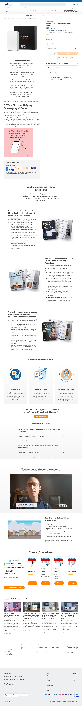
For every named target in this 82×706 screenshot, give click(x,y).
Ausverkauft (67, 53)
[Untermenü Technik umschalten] (28, 8)
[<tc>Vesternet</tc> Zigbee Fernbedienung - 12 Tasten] (32, 562)
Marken (19, 8)
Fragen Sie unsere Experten (41, 416)
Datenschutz (59, 701)
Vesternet (8, 701)
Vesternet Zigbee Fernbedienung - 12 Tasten (32, 571)
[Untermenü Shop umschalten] (15, 8)
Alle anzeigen (41, 553)
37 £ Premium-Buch (14, 218)
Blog (72, 8)
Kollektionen (75, 678)
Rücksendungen (50, 685)
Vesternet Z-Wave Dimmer (45, 570)
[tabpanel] (22, 130)
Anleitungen (49, 687)
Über (62, 8)
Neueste (32, 8)
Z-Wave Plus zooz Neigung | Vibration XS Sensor (28, 18)
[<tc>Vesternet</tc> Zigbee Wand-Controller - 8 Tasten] (72, 562)
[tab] (7, 101)
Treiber (48, 683)
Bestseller (75, 675)
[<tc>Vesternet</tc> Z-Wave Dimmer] (45, 562)
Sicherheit (64, 701)
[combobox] (43, 4)
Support (76, 8)
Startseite (5, 18)
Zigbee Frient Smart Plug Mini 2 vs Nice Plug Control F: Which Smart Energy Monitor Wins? (69, 616)
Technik (25, 8)
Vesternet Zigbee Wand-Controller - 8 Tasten (72, 571)
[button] (77, 4)
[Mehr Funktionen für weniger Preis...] (14, 562)
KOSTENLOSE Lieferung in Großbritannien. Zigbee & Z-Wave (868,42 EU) (41, 0)
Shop (13, 8)
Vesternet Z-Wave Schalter (58, 570)
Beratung (67, 8)
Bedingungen (52, 701)
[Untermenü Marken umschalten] (21, 8)
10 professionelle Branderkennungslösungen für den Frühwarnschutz (11, 615)
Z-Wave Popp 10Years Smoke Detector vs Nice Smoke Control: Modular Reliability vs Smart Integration (50, 616)
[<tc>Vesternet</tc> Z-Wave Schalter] (59, 562)
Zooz (47, 21)
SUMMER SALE (7, 8)
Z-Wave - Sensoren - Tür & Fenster (14, 18)
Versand (52, 30)
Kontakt (48, 678)
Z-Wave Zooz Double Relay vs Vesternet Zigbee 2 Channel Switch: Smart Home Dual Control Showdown (31, 616)
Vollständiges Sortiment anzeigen (14, 587)
